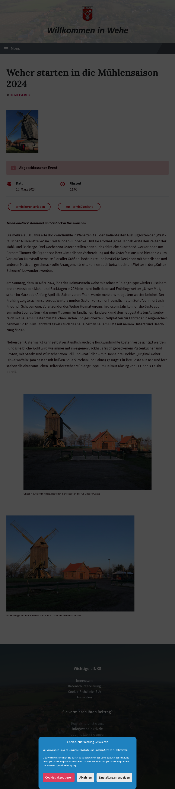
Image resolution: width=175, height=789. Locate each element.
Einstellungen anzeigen (114, 777)
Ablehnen (85, 777)
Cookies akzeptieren (59, 777)
